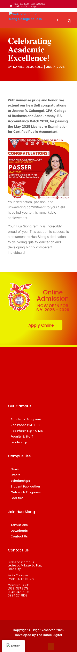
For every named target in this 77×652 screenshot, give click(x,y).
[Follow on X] (34, 646)
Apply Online (41, 325)
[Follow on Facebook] (26, 646)
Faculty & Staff (22, 436)
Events (15, 475)
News (15, 469)
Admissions (19, 525)
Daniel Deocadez (28, 66)
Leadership (19, 442)
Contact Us (19, 536)
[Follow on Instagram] (42, 646)
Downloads (19, 531)
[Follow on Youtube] (51, 646)
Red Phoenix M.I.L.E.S (25, 425)
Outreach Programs (26, 492)
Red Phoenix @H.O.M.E (27, 431)
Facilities (17, 498)
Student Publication (25, 486)
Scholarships (20, 481)
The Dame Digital (49, 635)
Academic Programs (26, 419)
